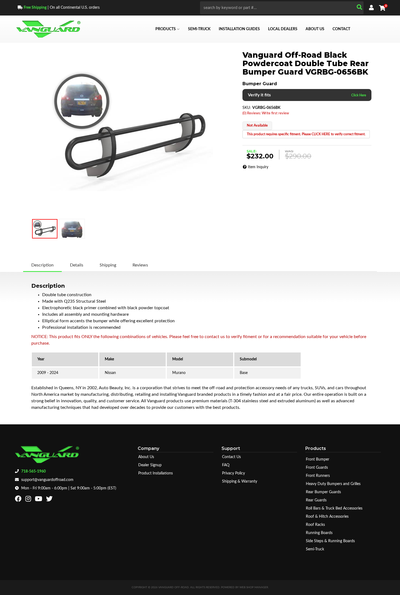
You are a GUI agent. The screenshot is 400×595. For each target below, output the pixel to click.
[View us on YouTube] (39, 500)
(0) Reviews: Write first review (265, 113)
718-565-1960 (33, 471)
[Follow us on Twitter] (50, 500)
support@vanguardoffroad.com (47, 480)
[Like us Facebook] (19, 500)
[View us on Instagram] (28, 500)
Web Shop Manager (253, 587)
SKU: (246, 108)
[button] (282, 7)
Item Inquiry (258, 167)
